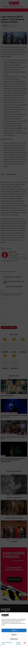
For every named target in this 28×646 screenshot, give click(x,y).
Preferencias (14, 639)
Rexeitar (14, 634)
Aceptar (14, 630)
